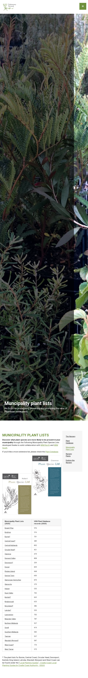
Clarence (8, 554)
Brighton (8, 532)
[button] (82, 6)
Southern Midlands (11, 632)
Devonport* (9, 563)
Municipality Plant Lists (70, 448)
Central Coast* (10, 541)
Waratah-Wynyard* (12, 640)
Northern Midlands (11, 623)
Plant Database (51, 452)
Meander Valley (10, 619)
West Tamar (9, 649)
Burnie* (7, 537)
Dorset (7, 567)
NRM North (45, 445)
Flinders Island (10, 571)
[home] (10, 6)
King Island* (9, 606)
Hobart (7, 589)
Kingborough (9, 602)
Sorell (7, 628)
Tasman (8, 636)
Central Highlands (11, 545)
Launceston (9, 615)
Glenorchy (8, 584)
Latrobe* (8, 610)
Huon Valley (9, 593)
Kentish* (8, 597)
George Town (9, 576)
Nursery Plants (69, 455)
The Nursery (70, 436)
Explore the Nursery (70, 461)
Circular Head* (10, 550)
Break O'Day (9, 528)
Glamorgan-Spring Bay (13, 580)
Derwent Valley (10, 558)
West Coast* (9, 645)
